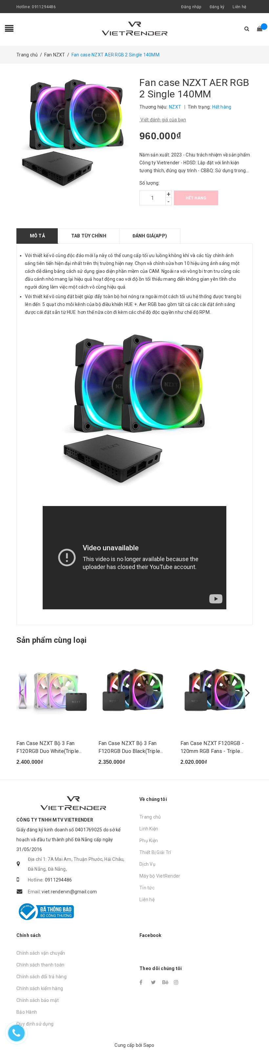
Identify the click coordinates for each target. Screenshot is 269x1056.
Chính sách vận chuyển (40, 953)
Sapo (149, 1045)
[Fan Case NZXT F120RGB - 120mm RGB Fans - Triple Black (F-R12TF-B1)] (216, 692)
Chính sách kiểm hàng (39, 988)
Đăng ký (217, 7)
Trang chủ (150, 817)
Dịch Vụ (147, 864)
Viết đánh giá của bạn (162, 119)
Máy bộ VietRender (159, 876)
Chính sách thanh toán (40, 964)
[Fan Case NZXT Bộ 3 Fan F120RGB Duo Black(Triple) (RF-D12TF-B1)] (134, 692)
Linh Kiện (148, 828)
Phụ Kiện (148, 840)
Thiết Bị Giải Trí (155, 852)
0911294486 (44, 7)
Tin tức (147, 887)
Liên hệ (239, 7)
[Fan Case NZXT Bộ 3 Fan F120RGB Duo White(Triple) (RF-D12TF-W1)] (52, 692)
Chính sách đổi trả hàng (41, 976)
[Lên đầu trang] (257, 1036)
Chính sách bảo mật (37, 1000)
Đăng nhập (191, 7)
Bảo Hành (26, 1012)
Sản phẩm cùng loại (51, 640)
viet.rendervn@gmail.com (69, 891)
